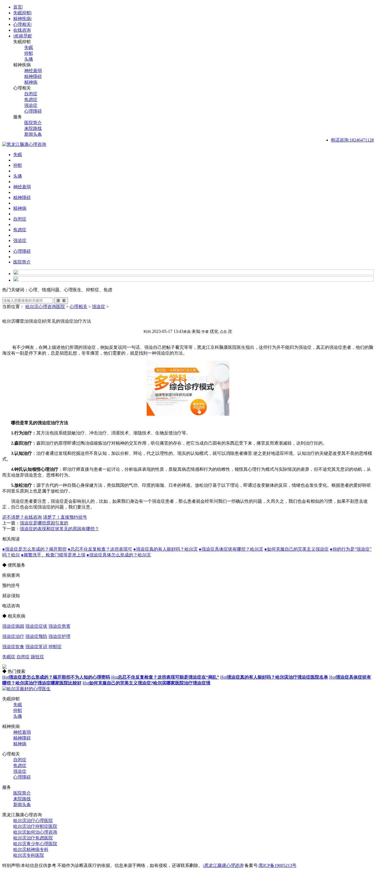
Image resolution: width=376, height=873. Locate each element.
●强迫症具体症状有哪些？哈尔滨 (231, 549)
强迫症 (30, 105)
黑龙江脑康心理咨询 (223, 865)
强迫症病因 (13, 626)
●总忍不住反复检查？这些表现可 (100, 549)
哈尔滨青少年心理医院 (35, 843)
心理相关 (22, 24)
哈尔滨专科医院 (28, 855)
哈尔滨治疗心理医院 (33, 820)
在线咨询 (22, 30)
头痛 (28, 59)
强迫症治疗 (13, 636)
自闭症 (30, 93)
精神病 (30, 82)
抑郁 (28, 53)
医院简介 (33, 122)
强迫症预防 (36, 636)
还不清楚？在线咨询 (22, 517)
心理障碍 (33, 111)
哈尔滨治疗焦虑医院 (33, 838)
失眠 (28, 47)
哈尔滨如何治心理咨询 (35, 832)
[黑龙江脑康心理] (24, 144)
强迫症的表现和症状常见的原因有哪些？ (59, 528)
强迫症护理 (59, 636)
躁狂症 (37, 656)
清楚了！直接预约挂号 (65, 517)
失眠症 (8, 656)
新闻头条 (33, 134)
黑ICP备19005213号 (277, 865)
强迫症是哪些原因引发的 (44, 523)
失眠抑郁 (22, 12)
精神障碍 (33, 76)
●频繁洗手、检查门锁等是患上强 (53, 555)
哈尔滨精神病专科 (30, 849)
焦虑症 (30, 99)
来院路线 (33, 128)
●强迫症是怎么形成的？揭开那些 (34, 549)
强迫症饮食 (13, 646)
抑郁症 (55, 646)
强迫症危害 (59, 626)
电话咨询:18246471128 (352, 140)
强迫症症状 (36, 626)
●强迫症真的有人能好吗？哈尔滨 (165, 549)
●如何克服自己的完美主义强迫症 (296, 549)
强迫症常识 (36, 646)
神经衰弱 (33, 70)
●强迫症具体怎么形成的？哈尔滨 (118, 555)
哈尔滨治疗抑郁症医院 (35, 826)
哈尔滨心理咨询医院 (45, 306)
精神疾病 (22, 18)
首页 (17, 7)
